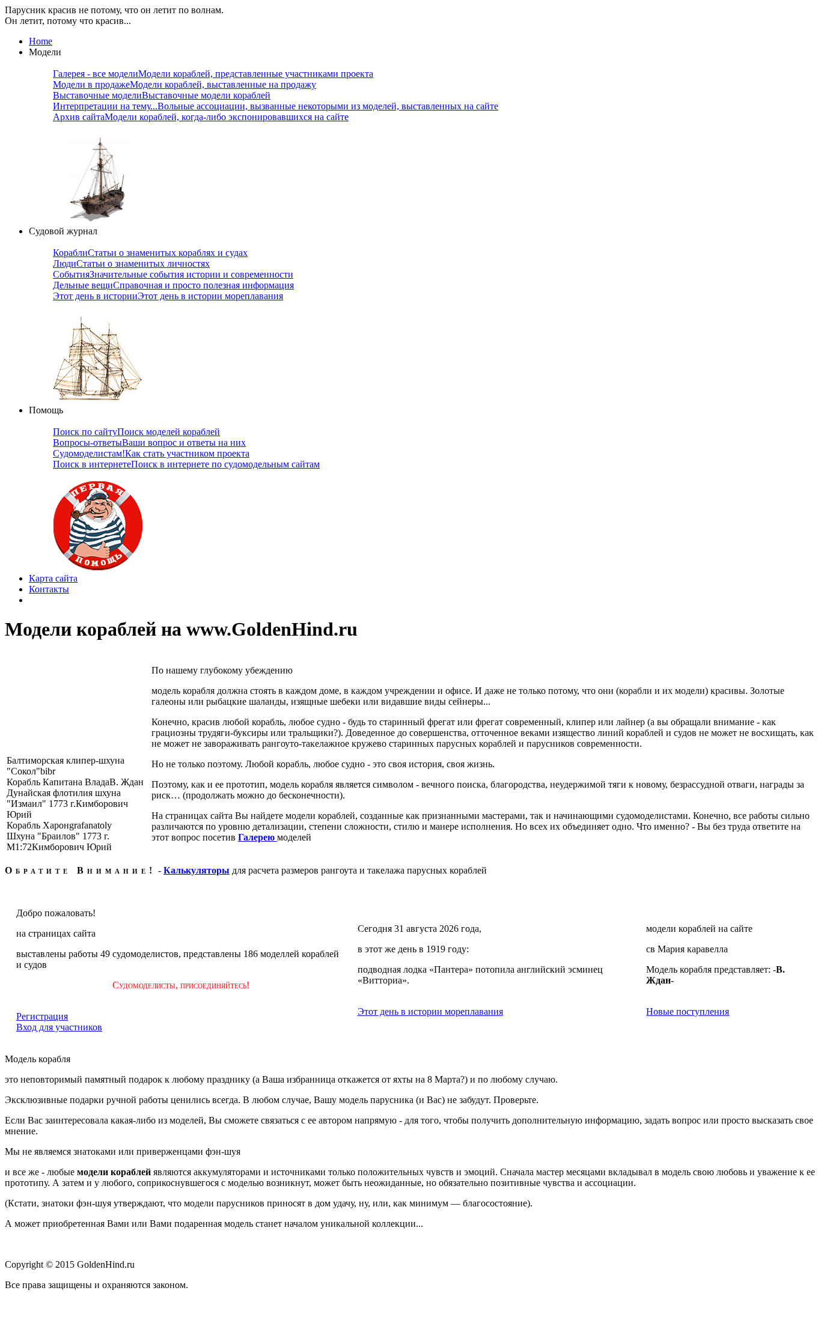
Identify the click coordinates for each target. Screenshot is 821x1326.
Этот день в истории (168, 296)
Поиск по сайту (136, 432)
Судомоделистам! (151, 453)
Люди (131, 263)
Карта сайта (53, 578)
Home (40, 41)
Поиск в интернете (186, 464)
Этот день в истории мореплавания (430, 1011)
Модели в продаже (184, 84)
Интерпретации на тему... (275, 106)
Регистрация (42, 1016)
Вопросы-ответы (149, 442)
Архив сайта (201, 117)
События (173, 274)
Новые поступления (687, 1011)
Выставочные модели (161, 95)
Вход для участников (59, 1027)
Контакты (49, 589)
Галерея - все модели (213, 73)
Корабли (150, 253)
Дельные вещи (173, 285)
